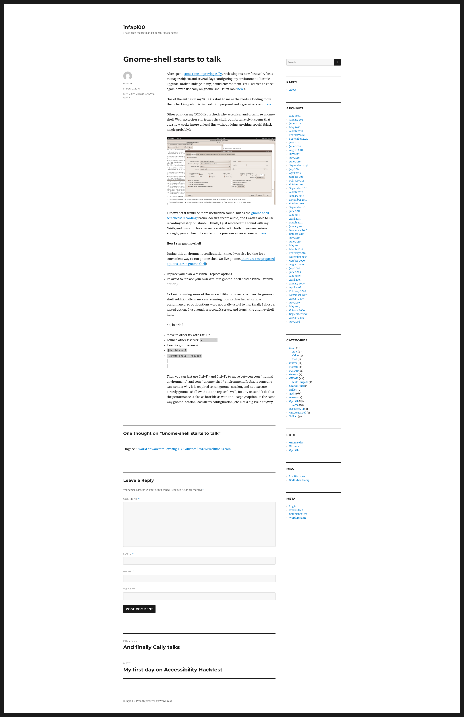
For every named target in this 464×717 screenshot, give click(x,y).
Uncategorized (297, 412)
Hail (294, 359)
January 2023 (296, 119)
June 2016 (295, 161)
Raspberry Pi (296, 408)
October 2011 (296, 203)
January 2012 (296, 195)
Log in (293, 506)
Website (129, 589)
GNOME (150, 93)
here (240, 89)
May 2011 (294, 215)
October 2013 (296, 176)
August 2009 (296, 264)
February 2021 (297, 135)
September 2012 (298, 188)
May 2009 (295, 276)
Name (128, 553)
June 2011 (294, 211)
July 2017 (294, 154)
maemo (293, 397)
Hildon (293, 389)
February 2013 (297, 180)
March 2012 (296, 192)
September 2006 (298, 314)
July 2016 (294, 157)
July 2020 (294, 142)
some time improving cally (203, 74)
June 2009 (295, 272)
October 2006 (297, 310)
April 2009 (295, 279)
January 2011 (296, 226)
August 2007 (296, 298)
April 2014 (295, 173)
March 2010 (296, 249)
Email (128, 571)
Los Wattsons (297, 476)
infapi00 (134, 27)
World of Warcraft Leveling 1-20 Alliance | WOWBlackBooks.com (184, 449)
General (293, 374)
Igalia (126, 97)
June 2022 (295, 123)
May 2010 (294, 245)
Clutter (140, 93)
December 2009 (298, 256)
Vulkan (293, 416)
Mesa (295, 405)
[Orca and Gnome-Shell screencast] (221, 171)
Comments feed (298, 514)
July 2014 (294, 169)
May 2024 (295, 115)
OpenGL (294, 401)
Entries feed (296, 510)
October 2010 (296, 234)
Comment (131, 498)
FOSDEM (294, 370)
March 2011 (296, 222)
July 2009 (294, 268)
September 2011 (298, 207)
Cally (132, 93)
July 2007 (294, 302)
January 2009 (297, 283)
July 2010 (294, 237)
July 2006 (294, 321)
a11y (125, 93)
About (292, 89)
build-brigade (300, 382)
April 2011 (295, 218)
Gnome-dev (296, 442)
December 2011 (298, 199)
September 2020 (298, 138)
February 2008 (297, 291)
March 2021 (296, 131)
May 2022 (295, 127)
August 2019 (296, 150)
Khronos (294, 446)
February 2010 (297, 253)
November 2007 (298, 295)
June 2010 (295, 241)
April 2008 (295, 287)
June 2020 (295, 146)
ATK (294, 351)
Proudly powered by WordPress (154, 701)
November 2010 (298, 230)
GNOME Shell (297, 386)
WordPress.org (297, 517)
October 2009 (297, 260)
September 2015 (298, 165)
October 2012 (296, 184)
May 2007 (295, 306)
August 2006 (296, 317)
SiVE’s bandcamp (299, 480)
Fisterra (293, 366)
